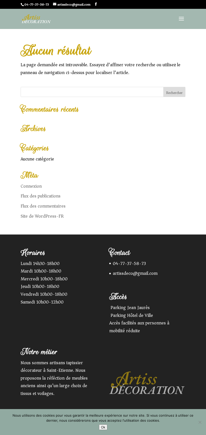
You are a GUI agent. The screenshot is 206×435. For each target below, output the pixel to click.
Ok (103, 427)
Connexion (31, 186)
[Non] (199, 422)
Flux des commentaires (43, 206)
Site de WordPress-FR (42, 216)
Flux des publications (41, 196)
